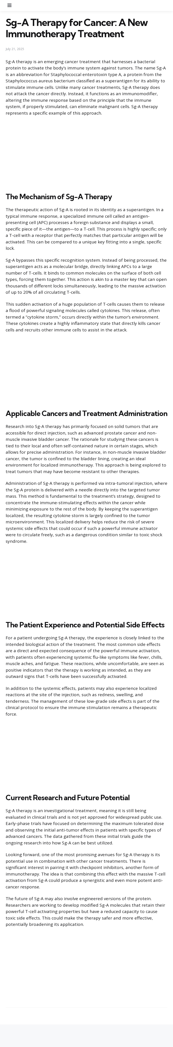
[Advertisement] (86, 153)
